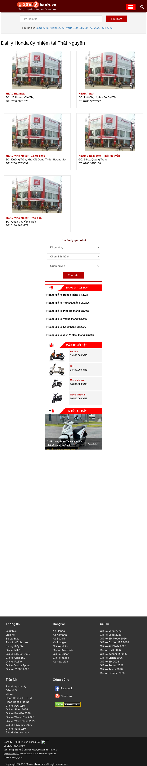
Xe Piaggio (59, 642)
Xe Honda (59, 630)
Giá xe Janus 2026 (111, 669)
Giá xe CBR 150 (15, 657)
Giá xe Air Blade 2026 (113, 646)
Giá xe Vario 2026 (111, 630)
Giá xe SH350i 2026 (18, 653)
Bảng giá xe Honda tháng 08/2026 (68, 294)
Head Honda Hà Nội (18, 701)
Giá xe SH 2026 (109, 661)
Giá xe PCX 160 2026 (19, 724)
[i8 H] (57, 375)
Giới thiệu (11, 630)
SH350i (83, 27)
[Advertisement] (73, 476)
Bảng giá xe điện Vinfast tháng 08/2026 (71, 335)
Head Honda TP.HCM (19, 697)
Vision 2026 (57, 27)
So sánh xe (12, 638)
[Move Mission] (56, 389)
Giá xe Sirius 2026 (17, 709)
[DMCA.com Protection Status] (68, 706)
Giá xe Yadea (61, 657)
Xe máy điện (60, 661)
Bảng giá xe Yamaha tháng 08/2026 (69, 302)
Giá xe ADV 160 (15, 705)
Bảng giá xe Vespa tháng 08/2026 (67, 318)
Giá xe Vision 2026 (111, 657)
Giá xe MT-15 (14, 650)
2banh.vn (66, 696)
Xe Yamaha (60, 634)
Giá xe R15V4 (14, 661)
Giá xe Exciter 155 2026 (114, 642)
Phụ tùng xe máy (16, 686)
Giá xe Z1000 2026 (17, 669)
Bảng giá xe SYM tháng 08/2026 (67, 326)
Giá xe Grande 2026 (112, 673)
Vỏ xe (9, 694)
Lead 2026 (42, 27)
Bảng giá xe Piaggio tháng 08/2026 (68, 310)
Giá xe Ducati (61, 653)
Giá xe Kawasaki (63, 650)
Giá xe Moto (60, 646)
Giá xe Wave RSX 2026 (20, 717)
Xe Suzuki (59, 638)
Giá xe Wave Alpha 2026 (20, 720)
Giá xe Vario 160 (16, 728)
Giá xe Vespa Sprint (18, 665)
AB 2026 (95, 27)
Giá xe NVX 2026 (110, 650)
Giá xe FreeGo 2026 (18, 713)
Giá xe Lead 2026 (111, 634)
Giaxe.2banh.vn (35, 764)
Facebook (66, 688)
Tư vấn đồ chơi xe (17, 642)
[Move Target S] (56, 403)
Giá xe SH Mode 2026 (113, 638)
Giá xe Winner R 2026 (113, 653)
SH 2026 (107, 27)
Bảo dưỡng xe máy (17, 732)
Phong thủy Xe (15, 646)
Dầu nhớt (11, 690)
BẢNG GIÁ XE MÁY (77, 287)
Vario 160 (72, 27)
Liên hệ (10, 634)
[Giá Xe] (37, 10)
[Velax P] (57, 360)
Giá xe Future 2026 (111, 665)
